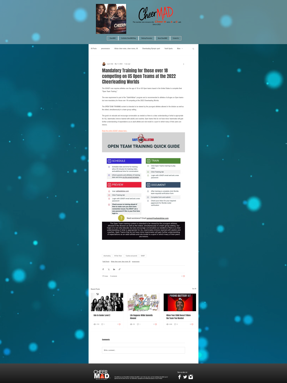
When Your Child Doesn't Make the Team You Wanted (178, 317)
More (178, 48)
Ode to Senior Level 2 (102, 315)
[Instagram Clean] (190, 377)
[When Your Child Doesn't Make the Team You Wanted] (180, 302)
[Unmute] (102, 30)
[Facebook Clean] (179, 377)
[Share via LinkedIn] (114, 269)
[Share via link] (119, 269)
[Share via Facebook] (103, 269)
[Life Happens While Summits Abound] (143, 302)
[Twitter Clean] (185, 377)
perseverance (105, 48)
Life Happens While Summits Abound (141, 317)
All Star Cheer (118, 256)
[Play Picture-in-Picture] (119, 30)
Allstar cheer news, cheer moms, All (126, 48)
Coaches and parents (131, 256)
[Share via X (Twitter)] (109, 269)
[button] (193, 48)
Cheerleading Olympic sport (151, 48)
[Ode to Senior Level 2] (107, 302)
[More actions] (183, 64)
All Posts (94, 48)
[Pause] (98, 30)
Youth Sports (168, 48)
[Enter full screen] (123, 30)
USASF (143, 256)
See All (194, 289)
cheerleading (107, 256)
